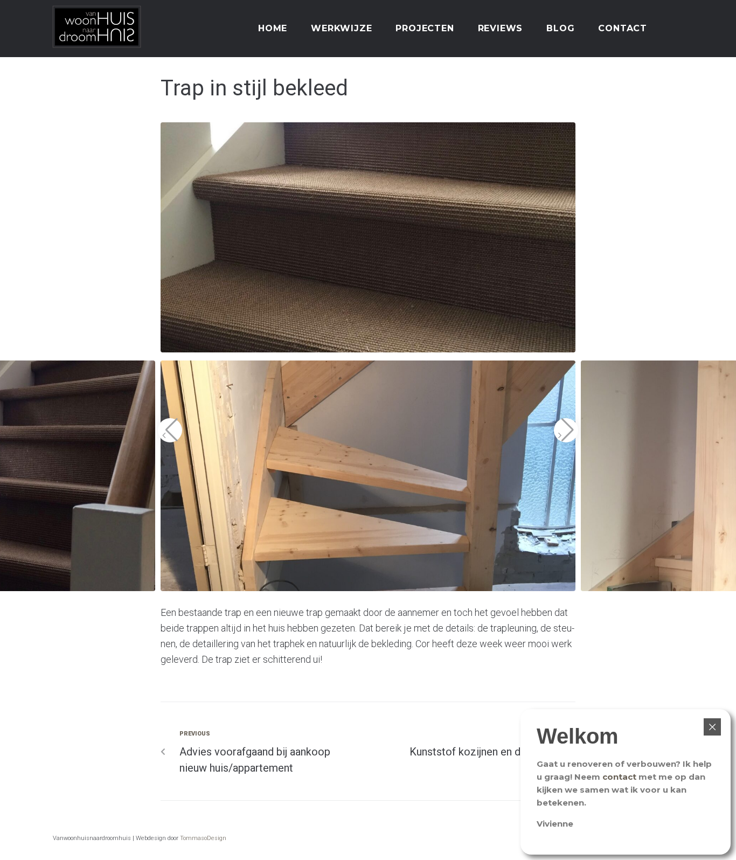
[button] (170, 430)
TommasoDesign (203, 838)
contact (619, 777)
